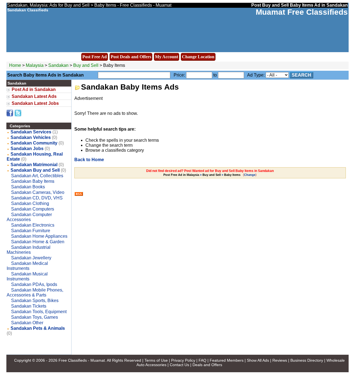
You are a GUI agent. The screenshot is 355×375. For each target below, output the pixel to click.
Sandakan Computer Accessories (29, 217)
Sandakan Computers (32, 209)
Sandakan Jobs (27, 148)
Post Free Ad (94, 56)
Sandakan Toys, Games (34, 317)
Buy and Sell (85, 65)
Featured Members (227, 360)
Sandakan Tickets (28, 306)
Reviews (279, 360)
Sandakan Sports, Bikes (35, 300)
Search (301, 75)
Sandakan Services (31, 132)
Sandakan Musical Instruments (27, 276)
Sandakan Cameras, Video (37, 192)
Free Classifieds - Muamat (82, 360)
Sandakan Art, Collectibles (37, 175)
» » (201, 174)
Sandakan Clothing (30, 203)
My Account (166, 56)
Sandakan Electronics (32, 225)
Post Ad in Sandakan (34, 89)
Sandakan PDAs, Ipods (34, 284)
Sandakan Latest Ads (34, 96)
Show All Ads (258, 360)
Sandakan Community (34, 143)
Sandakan (59, 65)
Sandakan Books (28, 186)
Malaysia (35, 65)
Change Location (198, 56)
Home (15, 65)
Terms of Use (156, 360)
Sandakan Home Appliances (39, 236)
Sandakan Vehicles (31, 137)
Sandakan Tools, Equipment (39, 311)
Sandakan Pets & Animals (38, 328)
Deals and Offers (207, 365)
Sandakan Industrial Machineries (28, 250)
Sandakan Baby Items (32, 181)
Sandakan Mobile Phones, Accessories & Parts (35, 292)
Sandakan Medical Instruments (27, 266)
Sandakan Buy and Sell (35, 170)
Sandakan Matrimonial (34, 164)
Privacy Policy (183, 360)
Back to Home (89, 159)
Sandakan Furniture (30, 230)
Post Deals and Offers (131, 56)
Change (249, 174)
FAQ (202, 360)
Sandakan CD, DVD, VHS (37, 198)
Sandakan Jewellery (31, 257)
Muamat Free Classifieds (302, 12)
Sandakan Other (27, 322)
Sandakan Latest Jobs (35, 103)
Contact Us (179, 365)
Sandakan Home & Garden (37, 241)
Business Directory (306, 360)
